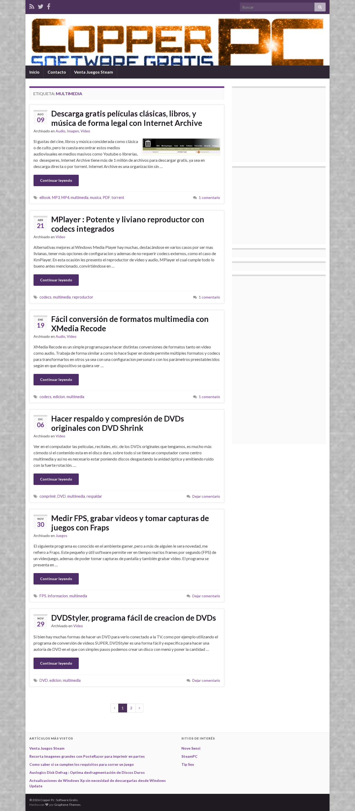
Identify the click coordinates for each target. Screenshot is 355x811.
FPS (43, 596)
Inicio (34, 71)
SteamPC (189, 756)
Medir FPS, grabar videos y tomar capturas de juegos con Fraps (130, 522)
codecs (45, 297)
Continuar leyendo (56, 180)
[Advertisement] (275, 124)
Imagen (73, 131)
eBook (45, 197)
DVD (61, 496)
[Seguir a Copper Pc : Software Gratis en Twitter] (40, 5)
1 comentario (209, 197)
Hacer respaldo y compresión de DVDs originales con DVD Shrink (117, 423)
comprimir (48, 496)
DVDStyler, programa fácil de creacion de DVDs (133, 617)
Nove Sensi (190, 748)
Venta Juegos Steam (93, 71)
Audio (60, 131)
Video (85, 131)
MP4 (65, 197)
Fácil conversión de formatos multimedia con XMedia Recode (130, 323)
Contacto (57, 71)
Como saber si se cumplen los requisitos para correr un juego (81, 764)
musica (95, 197)
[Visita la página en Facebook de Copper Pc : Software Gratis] (48, 5)
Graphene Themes (67, 805)
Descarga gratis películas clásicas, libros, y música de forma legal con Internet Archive (126, 118)
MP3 (56, 197)
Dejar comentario (206, 496)
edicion (59, 396)
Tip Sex (187, 764)
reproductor (82, 297)
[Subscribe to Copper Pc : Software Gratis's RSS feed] (31, 5)
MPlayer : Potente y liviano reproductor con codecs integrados (127, 224)
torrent (117, 197)
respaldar (94, 496)
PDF (106, 197)
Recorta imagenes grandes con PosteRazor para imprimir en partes (87, 756)
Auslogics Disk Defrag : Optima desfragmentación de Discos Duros (87, 772)
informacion (58, 596)
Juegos (61, 535)
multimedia (79, 197)
